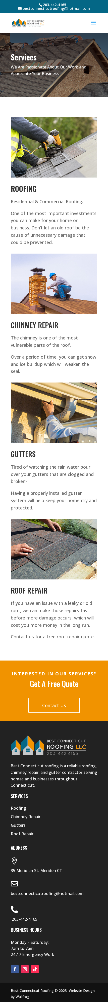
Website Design (82, 990)
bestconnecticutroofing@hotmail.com (47, 893)
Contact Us (54, 705)
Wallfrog (22, 996)
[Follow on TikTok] (35, 969)
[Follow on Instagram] (25, 969)
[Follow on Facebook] (15, 969)
